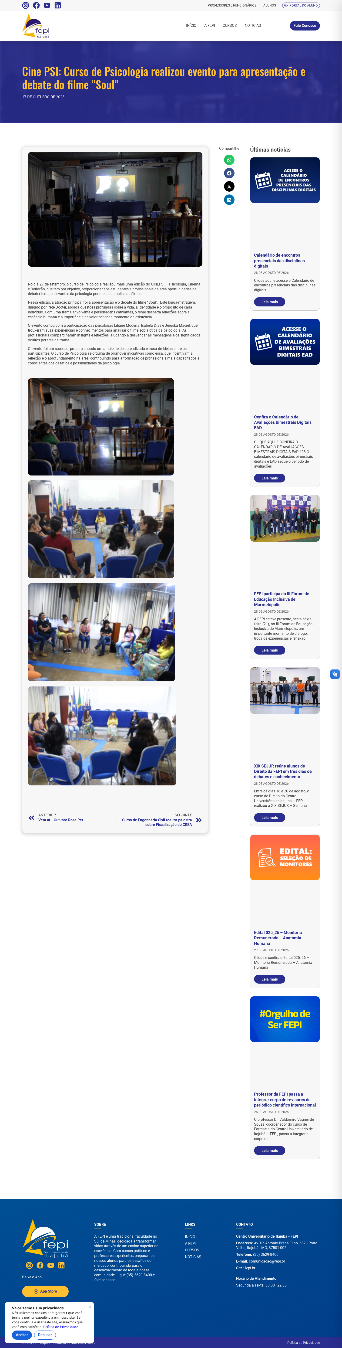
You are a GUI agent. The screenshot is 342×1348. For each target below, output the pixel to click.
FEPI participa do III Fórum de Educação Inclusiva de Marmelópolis (281, 599)
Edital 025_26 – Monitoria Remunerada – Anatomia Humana (278, 938)
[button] (229, 160)
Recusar (45, 1335)
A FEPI (209, 25)
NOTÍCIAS (253, 25)
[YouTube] (47, 5)
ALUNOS (269, 5)
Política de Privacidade (303, 1343)
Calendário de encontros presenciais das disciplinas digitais (279, 260)
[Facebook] (36, 5)
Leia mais (270, 302)
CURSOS (230, 25)
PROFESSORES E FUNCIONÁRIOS (232, 5)
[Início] (51, 25)
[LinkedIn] (57, 5)
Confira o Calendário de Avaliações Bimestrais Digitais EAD (283, 422)
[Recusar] (90, 1308)
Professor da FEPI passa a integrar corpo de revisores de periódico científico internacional (285, 1099)
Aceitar (22, 1335)
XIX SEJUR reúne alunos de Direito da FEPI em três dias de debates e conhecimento (283, 771)
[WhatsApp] (323, 1338)
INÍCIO (191, 25)
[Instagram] (25, 5)
